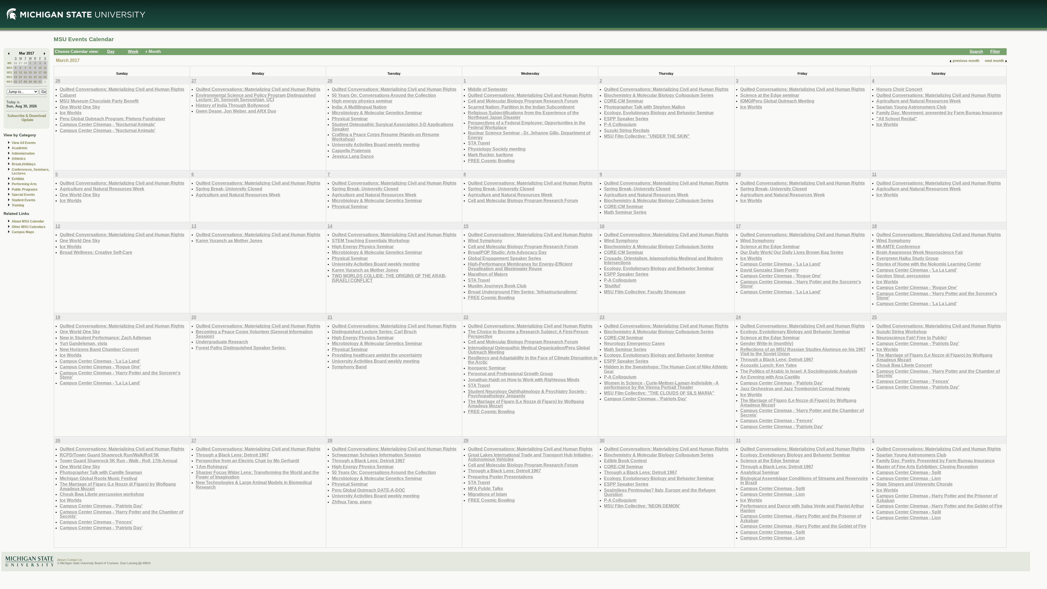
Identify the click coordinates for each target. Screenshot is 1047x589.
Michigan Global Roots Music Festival (98, 478)
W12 (9, 77)
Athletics (19, 159)
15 (30, 72)
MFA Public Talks (485, 488)
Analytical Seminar (759, 472)
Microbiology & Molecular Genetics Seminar (377, 112)
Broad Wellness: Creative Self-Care (96, 252)
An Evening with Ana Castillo (770, 376)
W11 (9, 72)
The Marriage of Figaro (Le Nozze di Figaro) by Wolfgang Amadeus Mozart (526, 403)
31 (40, 81)
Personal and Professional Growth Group (510, 373)
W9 (9, 63)
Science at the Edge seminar (769, 95)
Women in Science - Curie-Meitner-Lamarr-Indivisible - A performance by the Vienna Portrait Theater (661, 385)
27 (20, 63)
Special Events (23, 195)
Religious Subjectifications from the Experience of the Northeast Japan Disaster (523, 115)
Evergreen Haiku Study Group (907, 258)
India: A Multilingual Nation (359, 106)
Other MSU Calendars (29, 227)
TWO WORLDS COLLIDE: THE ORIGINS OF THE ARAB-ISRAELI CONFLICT (389, 278)
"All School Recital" (896, 118)
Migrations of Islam (487, 494)
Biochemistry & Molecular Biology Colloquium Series (659, 95)
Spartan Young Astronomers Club (911, 106)
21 (25, 77)
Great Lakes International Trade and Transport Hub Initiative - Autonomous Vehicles (530, 457)
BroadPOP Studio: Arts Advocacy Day (507, 252)
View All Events (24, 143)
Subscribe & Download (26, 116)
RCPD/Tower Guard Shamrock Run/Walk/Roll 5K (109, 454)
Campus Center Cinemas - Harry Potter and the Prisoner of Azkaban (800, 518)
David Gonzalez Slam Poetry (769, 270)
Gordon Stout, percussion (903, 275)
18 (45, 72)
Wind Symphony (485, 240)
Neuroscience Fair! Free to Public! (911, 337)
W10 (9, 67)
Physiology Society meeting (497, 148)
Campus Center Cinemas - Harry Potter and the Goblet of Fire (803, 526)
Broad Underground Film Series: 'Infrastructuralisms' (522, 291)
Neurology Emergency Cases (634, 343)
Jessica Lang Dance (353, 156)
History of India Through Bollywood (232, 105)
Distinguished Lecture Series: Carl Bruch (374, 331)
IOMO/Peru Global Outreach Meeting (777, 100)
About (61, 559)
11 (45, 67)
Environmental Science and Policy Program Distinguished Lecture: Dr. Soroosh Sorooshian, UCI (256, 97)
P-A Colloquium (620, 124)
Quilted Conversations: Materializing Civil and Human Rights (122, 89)
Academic (20, 148)
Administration (23, 153)
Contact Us (74, 559)
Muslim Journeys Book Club (497, 285)
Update (27, 120)
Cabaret (68, 95)
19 (15, 77)
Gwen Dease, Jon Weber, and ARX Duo (236, 111)
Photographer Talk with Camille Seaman (101, 472)
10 (40, 67)
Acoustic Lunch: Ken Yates (768, 365)
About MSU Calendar (28, 221)
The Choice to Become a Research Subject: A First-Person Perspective (528, 334)
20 (20, 77)
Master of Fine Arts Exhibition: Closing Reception (927, 466)
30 (35, 81)
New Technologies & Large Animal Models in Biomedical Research (254, 484)
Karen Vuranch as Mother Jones (229, 240)
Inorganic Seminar (487, 367)
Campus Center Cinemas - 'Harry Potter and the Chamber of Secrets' (802, 412)
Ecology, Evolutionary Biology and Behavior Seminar (659, 112)
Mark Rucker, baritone (490, 154)
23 (35, 77)
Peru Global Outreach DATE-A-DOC (368, 490)
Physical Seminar (350, 118)
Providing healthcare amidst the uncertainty (377, 355)
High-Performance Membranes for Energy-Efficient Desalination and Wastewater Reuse (520, 266)
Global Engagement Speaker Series (504, 258)
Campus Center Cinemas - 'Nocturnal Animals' (107, 124)
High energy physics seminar (362, 100)
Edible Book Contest (625, 460)
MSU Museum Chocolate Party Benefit (99, 100)
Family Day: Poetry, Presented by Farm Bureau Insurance (935, 460)
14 (25, 72)
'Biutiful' (612, 285)
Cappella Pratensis (351, 150)
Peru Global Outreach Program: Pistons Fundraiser (112, 118)
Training (18, 205)
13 (20, 72)
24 (40, 77)
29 (30, 81)
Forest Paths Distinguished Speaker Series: (241, 347)
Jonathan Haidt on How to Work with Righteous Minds (523, 379)
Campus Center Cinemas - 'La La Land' (780, 264)
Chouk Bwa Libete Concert (904, 365)
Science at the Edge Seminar (770, 246)
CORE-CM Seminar (623, 100)
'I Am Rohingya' (212, 466)
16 (35, 72)
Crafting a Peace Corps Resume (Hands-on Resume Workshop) (385, 137)
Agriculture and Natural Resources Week (918, 100)
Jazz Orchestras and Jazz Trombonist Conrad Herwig (795, 388)
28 (25, 63)
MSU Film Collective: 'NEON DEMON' (642, 505)
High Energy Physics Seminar (363, 246)
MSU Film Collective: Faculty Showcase (644, 291)
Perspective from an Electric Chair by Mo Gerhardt (247, 460)
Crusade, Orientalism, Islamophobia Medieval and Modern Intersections (663, 260)
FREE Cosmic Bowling (491, 160)
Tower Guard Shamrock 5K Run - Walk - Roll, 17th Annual (118, 460)
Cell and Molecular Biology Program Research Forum (523, 100)
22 (30, 77)
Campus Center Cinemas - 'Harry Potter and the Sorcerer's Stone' (800, 284)
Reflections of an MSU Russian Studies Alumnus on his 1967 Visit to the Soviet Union (803, 351)
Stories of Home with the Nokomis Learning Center (928, 264)
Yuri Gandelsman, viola (83, 343)
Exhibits (18, 179)
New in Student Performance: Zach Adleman (105, 337)
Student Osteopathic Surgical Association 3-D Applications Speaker (392, 126)
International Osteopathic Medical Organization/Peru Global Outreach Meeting (529, 350)
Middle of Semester (487, 89)
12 (15, 72)
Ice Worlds (71, 112)
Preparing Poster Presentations (500, 476)
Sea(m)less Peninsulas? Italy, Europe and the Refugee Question (660, 492)
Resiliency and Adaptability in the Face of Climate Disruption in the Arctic (532, 360)
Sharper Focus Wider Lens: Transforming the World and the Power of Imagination (257, 474)
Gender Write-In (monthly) (766, 343)
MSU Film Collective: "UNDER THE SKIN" (647, 136)
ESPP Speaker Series (626, 118)
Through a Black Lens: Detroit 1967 (776, 359)
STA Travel (479, 142)
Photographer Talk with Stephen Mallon (644, 106)
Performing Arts (24, 184)
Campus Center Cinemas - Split (772, 488)
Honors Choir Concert (899, 89)
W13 (9, 81)
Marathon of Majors (488, 274)
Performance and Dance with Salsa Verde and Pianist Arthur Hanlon (802, 508)
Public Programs (25, 189)
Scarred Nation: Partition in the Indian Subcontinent (521, 106)
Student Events (23, 200)
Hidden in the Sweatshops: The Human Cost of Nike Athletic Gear (666, 369)
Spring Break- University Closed (229, 188)
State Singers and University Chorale (914, 484)
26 (15, 63)
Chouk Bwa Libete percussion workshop (102, 494)
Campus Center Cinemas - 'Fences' (776, 420)
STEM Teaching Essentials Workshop (371, 240)
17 (40, 72)
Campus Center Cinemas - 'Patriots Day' (645, 398)
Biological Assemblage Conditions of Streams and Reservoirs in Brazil (804, 480)
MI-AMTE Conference (898, 246)
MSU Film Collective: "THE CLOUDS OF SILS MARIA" (659, 392)
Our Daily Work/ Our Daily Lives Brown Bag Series (791, 252)
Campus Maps (23, 232)
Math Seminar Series (625, 212)
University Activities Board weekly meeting (376, 144)
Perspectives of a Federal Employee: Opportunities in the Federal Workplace (526, 125)
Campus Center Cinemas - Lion (772, 494)
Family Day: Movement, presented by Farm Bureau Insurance (939, 112)
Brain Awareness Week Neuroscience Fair (919, 252)
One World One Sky (80, 106)
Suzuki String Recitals (626, 130)
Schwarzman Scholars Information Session (376, 454)
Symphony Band (349, 366)
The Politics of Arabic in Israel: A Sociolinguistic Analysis (798, 371)
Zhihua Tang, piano (352, 501)
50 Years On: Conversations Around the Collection (384, 95)
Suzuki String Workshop (901, 331)
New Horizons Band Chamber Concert (99, 349)
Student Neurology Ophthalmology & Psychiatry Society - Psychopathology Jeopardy (527, 393)
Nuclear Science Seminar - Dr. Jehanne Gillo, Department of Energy (529, 135)
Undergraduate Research (222, 341)
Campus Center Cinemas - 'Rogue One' (780, 275)
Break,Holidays (24, 164)
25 (45, 77)
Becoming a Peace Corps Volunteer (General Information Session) (254, 334)
